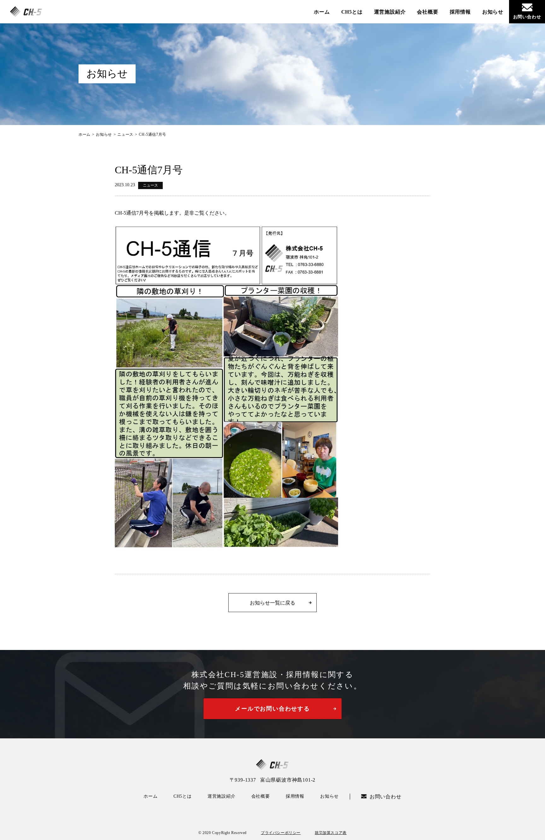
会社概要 (427, 12)
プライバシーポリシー (281, 833)
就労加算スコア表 (331, 833)
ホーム (322, 12)
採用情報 (460, 12)
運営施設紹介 (390, 12)
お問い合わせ (527, 17)
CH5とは (352, 12)
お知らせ (492, 12)
